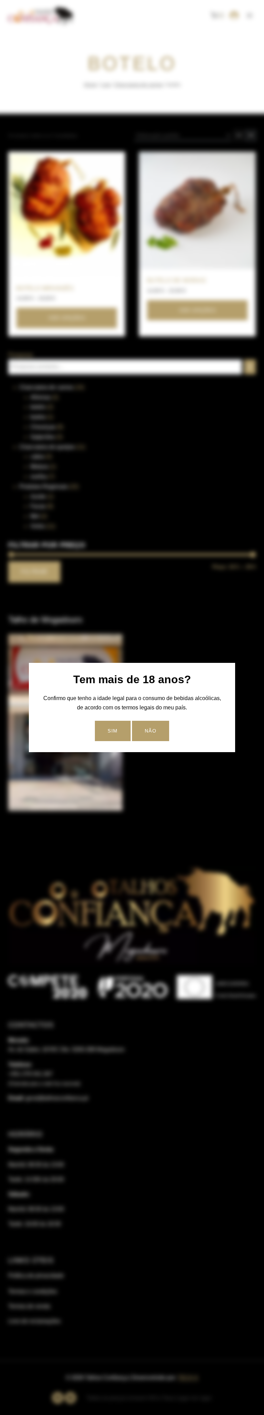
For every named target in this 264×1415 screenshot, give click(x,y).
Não (151, 731)
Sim (113, 731)
